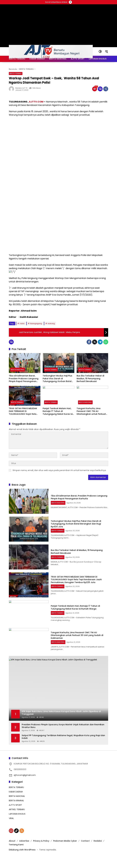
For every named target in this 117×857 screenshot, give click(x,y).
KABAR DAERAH (16, 791)
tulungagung (36, 323)
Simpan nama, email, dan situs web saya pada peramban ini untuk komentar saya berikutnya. (59, 470)
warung (51, 323)
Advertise (24, 840)
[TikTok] (16, 830)
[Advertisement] (58, 139)
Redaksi (98, 840)
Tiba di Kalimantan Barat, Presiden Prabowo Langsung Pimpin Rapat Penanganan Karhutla (23, 378)
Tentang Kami (16, 844)
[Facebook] (89, 342)
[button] (100, 51)
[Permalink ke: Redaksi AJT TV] (12, 88)
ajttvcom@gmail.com (25, 775)
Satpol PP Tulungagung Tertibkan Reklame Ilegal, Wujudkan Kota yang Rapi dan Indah (63, 737)
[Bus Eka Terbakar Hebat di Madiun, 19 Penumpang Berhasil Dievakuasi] (92, 363)
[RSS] (21, 830)
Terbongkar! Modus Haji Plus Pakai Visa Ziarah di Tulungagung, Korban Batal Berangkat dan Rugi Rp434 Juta (57, 378)
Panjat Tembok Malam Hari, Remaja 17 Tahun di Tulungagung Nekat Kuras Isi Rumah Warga (58, 411)
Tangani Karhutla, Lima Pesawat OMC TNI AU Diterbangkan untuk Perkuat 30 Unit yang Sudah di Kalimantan (91, 411)
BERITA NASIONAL (17, 369)
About (12, 840)
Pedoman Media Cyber (65, 840)
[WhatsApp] (105, 342)
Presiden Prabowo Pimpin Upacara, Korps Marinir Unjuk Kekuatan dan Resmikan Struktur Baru (63, 726)
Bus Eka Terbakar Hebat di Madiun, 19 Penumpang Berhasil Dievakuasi (90, 378)
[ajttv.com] (51, 51)
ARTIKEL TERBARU (17, 809)
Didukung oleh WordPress (22, 849)
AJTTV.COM (36, 101)
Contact (85, 840)
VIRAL (11, 818)
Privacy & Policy (41, 840)
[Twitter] (94, 342)
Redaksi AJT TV (21, 88)
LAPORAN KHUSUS (17, 813)
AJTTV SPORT (15, 805)
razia (22, 323)
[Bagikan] (105, 88)
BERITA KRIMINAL (16, 800)
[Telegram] (100, 342)
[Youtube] (11, 830)
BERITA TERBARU (16, 73)
